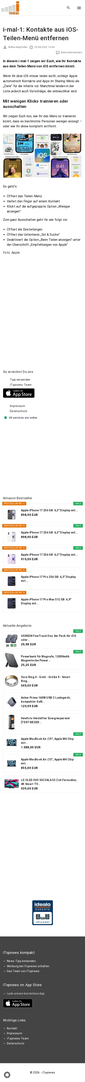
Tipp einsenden (20, 379)
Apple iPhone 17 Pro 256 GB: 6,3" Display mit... (48, 578)
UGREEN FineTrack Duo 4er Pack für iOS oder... (48, 637)
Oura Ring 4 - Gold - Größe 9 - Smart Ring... (45, 679)
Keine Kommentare (71, 52)
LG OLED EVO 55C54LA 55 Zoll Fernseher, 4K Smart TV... (49, 782)
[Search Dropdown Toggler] (68, 8)
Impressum (17, 406)
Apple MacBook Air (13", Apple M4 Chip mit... (47, 761)
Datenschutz (18, 411)
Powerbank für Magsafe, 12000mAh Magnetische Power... (45, 658)
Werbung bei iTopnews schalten (28, 966)
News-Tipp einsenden (21, 961)
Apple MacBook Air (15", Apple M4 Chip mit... (47, 740)
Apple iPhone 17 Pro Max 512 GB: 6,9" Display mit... (46, 601)
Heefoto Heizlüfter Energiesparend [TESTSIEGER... (45, 720)
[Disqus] (42, 307)
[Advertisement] (32, 458)
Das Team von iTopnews (23, 971)
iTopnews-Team (21, 384)
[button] (7, 1075)
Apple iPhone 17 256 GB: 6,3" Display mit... (49, 510)
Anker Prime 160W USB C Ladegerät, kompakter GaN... (46, 699)
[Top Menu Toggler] (79, 8)
